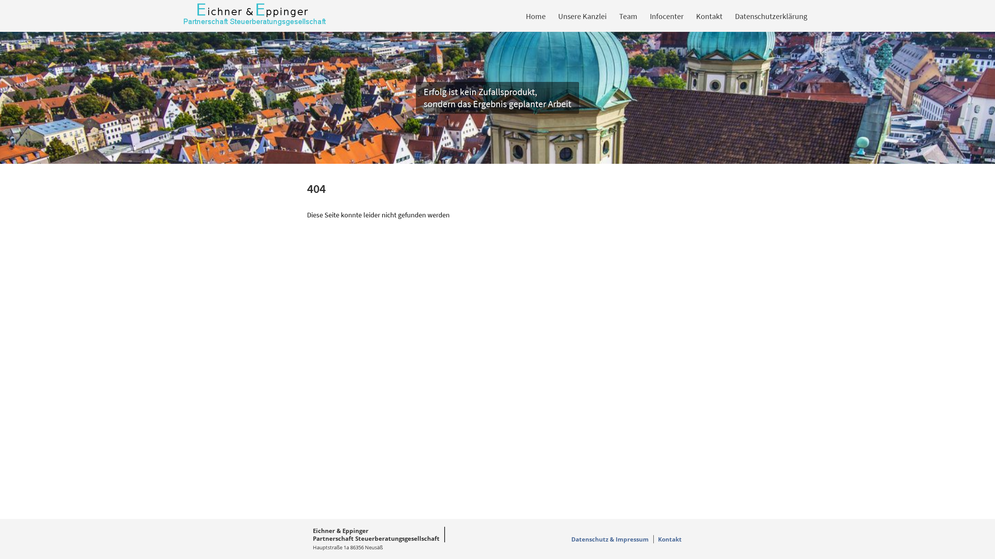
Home (536, 16)
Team (628, 16)
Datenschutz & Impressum (610, 539)
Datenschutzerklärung (771, 16)
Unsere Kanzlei (582, 16)
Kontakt (709, 16)
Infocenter (667, 16)
